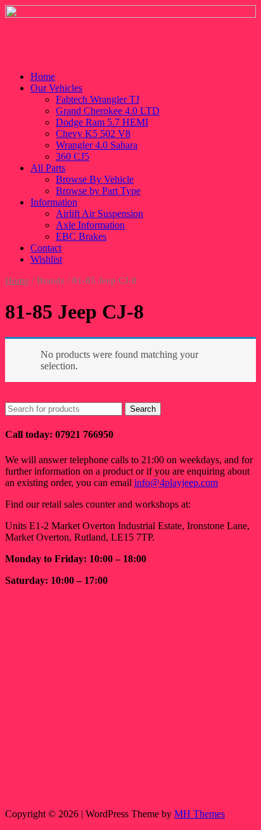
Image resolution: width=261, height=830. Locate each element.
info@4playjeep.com (176, 482)
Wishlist (46, 259)
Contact (45, 247)
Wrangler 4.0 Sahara (96, 145)
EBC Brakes (81, 236)
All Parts (47, 167)
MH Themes (199, 813)
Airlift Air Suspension (99, 213)
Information (53, 202)
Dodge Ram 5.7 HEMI (102, 122)
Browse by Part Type (98, 190)
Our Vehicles (56, 87)
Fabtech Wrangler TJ (97, 99)
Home (42, 76)
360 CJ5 (72, 156)
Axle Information (90, 225)
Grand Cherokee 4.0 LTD (108, 110)
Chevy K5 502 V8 (93, 133)
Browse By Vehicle (95, 179)
